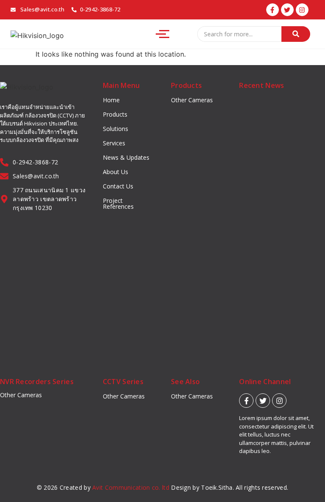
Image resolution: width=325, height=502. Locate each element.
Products (115, 114)
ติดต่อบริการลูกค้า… (273, 160)
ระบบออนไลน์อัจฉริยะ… (279, 334)
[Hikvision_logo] (37, 35)
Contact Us (118, 186)
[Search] (295, 34)
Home (111, 100)
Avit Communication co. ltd (130, 487)
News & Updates (126, 157)
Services (114, 143)
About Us (115, 172)
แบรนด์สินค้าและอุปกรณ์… (269, 246)
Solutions (115, 129)
